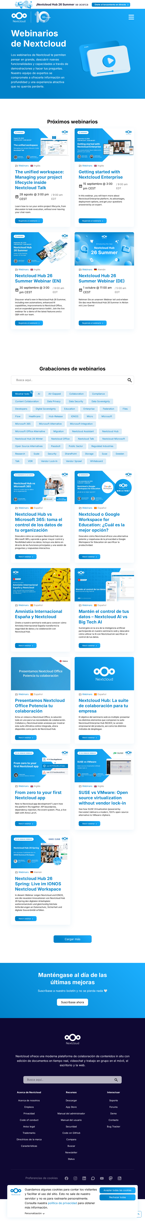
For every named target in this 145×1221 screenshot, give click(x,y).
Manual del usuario (71, 1120)
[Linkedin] (84, 1178)
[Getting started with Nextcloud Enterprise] (104, 145)
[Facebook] (66, 1178)
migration (58, 431)
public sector (76, 446)
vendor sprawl (74, 461)
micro (90, 416)
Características (29, 1145)
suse (104, 453)
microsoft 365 (23, 423)
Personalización (33, 1213)
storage (89, 453)
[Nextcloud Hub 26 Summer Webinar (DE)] (104, 249)
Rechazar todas (117, 1197)
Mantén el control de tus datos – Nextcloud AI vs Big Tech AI (104, 617)
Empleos (29, 1107)
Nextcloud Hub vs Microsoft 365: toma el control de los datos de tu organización (38, 522)
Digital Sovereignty (46, 408)
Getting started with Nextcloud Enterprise (101, 174)
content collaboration (27, 401)
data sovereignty (101, 401)
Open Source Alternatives (29, 446)
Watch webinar (25, 557)
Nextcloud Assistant (83, 431)
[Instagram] (75, 1178)
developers (21, 408)
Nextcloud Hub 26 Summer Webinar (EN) (38, 278)
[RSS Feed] (119, 1178)
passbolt (55, 446)
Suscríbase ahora (72, 1002)
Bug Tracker (113, 1126)
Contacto (113, 1120)
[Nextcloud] (31, 17)
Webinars (24, 165)
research (20, 453)
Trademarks (29, 1132)
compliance (98, 393)
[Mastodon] (110, 1178)
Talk (17, 461)
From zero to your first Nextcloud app (38, 795)
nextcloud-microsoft (113, 438)
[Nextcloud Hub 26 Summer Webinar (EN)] (40, 249)
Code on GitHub (71, 1132)
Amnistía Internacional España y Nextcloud (38, 614)
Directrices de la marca (29, 1139)
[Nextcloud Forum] (93, 1178)
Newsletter (71, 1152)
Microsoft (107, 416)
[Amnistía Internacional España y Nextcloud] (40, 584)
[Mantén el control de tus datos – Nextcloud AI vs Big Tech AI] (104, 584)
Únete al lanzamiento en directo (110, 4)
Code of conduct (29, 1120)
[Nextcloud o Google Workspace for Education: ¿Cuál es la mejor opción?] (104, 487)
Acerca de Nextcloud (29, 1092)
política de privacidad (62, 1203)
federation (108, 408)
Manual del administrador (71, 1113)
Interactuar (113, 1092)
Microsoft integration (81, 423)
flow (17, 416)
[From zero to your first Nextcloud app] (40, 765)
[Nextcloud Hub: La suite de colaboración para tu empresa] (104, 673)
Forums (113, 1107)
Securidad (71, 1126)
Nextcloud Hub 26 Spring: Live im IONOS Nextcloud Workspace (38, 884)
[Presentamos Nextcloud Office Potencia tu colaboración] (40, 673)
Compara (71, 1139)
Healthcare (34, 416)
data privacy (53, 401)
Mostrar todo (22, 393)
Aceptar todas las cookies (117, 1190)
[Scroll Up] (138, 1214)
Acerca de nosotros (29, 1100)
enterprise (88, 408)
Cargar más (72, 939)
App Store (71, 1107)
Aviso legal (29, 1126)
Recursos (71, 1092)
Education (69, 408)
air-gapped (54, 393)
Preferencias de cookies (41, 1178)
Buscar (71, 1145)
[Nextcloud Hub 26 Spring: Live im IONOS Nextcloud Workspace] (40, 851)
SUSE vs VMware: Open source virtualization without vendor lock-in (103, 798)
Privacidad (29, 1113)
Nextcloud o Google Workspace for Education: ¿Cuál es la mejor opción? (102, 522)
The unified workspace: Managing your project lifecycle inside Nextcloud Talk (39, 179)
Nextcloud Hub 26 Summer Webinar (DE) (102, 278)
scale (36, 453)
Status (71, 1159)
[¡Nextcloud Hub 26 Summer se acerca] (24, 4)
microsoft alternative (50, 423)
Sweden (120, 453)
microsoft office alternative (30, 431)
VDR (30, 461)
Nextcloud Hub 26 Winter (29, 438)
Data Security (76, 401)
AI (39, 393)
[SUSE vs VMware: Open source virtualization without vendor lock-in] (104, 765)
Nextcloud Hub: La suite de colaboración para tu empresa (103, 706)
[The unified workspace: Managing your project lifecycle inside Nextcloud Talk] (40, 145)
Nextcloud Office (60, 438)
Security (52, 453)
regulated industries (102, 446)
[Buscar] (116, 1079)
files (125, 408)
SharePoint (71, 453)
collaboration (76, 393)
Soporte (113, 1100)
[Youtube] (102, 1178)
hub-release (56, 416)
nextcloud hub (110, 431)
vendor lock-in (49, 461)
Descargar (71, 1100)
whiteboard (96, 461)
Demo (113, 1113)
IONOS (74, 416)
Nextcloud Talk (86, 438)
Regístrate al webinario (28, 221)
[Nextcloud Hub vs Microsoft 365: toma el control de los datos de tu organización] (40, 487)
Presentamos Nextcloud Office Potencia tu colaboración (40, 706)
